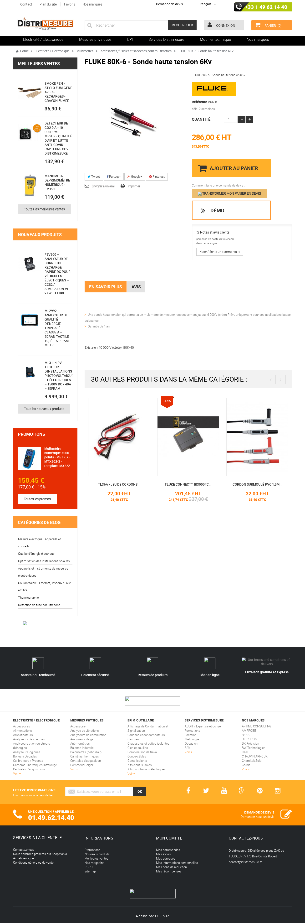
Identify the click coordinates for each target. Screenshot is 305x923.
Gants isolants (137, 760)
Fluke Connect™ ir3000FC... (188, 484)
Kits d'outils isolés (139, 765)
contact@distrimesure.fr (245, 862)
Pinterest (158, 176)
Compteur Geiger (81, 765)
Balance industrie (82, 748)
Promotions (31, 434)
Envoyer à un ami (103, 186)
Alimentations (22, 730)
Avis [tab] (136, 287)
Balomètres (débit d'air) (86, 752)
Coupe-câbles (136, 756)
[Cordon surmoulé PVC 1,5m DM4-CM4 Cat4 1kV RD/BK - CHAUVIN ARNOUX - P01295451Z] (257, 437)
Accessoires (21, 726)
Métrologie (192, 739)
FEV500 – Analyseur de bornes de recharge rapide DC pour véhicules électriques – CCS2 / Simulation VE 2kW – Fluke (58, 273)
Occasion (191, 743)
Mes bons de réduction (171, 867)
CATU (245, 752)
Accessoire (78, 726)
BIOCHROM (249, 739)
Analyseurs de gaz (82, 739)
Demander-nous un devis (257, 816)
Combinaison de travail (142, 752)
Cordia (246, 765)
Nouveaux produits (40, 234)
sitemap (90, 871)
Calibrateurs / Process (28, 760)
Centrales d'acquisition (85, 760)
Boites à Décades (25, 756)
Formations (192, 730)
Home (24, 51)
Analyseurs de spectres (29, 739)
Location (190, 735)
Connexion (225, 25)
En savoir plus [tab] (105, 287)
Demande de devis (169, 4)
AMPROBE (249, 730)
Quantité (201, 119)
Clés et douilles (137, 748)
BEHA (245, 735)
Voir (16, 773)
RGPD (89, 867)
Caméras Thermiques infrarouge (35, 765)
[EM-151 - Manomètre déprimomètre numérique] (29, 185)
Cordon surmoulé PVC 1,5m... (257, 484)
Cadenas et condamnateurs (146, 735)
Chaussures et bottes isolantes (148, 743)
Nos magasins (94, 863)
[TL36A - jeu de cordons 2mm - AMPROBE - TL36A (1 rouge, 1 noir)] (119, 437)
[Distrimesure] (45, 24)
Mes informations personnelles (177, 863)
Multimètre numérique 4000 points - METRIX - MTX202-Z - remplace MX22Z (57, 457)
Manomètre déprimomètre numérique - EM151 (57, 182)
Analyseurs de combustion (88, 735)
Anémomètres (80, 743)
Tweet (95, 176)
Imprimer (134, 186)
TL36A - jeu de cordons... (119, 484)
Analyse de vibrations (84, 730)
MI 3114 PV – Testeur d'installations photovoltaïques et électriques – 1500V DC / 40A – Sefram (60, 375)
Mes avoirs (163, 854)
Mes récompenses (169, 871)
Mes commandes (168, 850)
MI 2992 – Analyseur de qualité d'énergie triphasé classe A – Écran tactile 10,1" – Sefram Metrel (57, 327)
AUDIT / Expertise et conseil (203, 726)
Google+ (136, 176)
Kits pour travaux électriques (146, 769)
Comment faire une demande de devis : (218, 185)
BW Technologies (253, 748)
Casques (133, 739)
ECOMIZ (162, 916)
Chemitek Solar (252, 760)
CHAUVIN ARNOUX (255, 756)
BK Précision (250, 743)
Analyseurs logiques (26, 752)
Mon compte (169, 838)
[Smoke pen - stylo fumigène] (29, 93)
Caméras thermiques (84, 756)
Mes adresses (165, 858)
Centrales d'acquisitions (29, 769)
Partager (114, 176)
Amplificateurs (23, 735)
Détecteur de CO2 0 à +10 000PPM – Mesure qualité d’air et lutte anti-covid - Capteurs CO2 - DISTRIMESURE (58, 138)
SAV (187, 748)
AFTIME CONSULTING (256, 726)
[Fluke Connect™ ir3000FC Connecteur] (188, 437)
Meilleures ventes (39, 63)
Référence (200, 102)
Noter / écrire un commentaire (219, 251)
